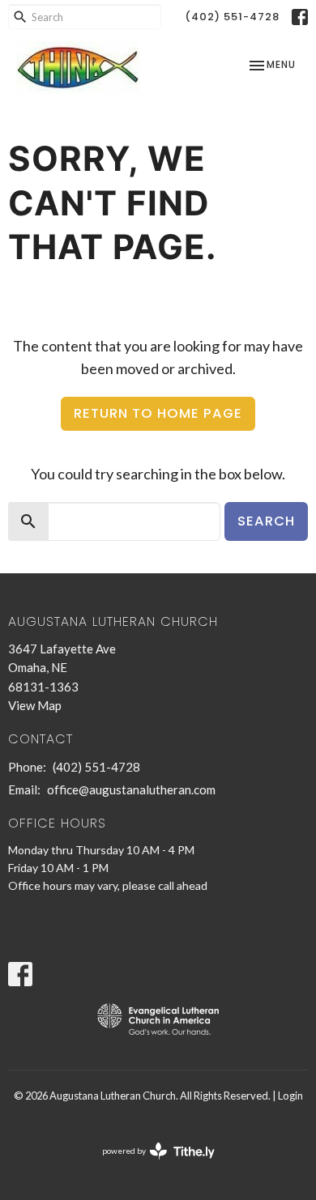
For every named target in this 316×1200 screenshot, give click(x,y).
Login (290, 1095)
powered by (150, 1165)
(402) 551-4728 (232, 16)
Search (266, 521)
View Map (35, 705)
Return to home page (158, 413)
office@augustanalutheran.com (131, 789)
